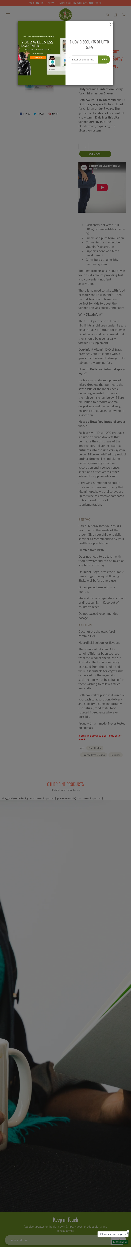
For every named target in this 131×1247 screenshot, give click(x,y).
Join (104, 59)
